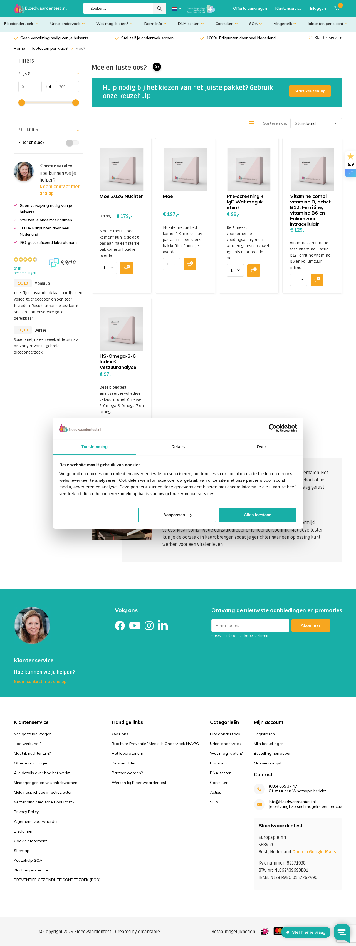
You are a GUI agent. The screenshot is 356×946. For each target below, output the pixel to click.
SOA (253, 23)
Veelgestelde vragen (32, 733)
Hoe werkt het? (27, 743)
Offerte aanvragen (250, 8)
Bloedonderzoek (19, 23)
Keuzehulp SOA (28, 860)
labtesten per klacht (325, 23)
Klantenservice (288, 8)
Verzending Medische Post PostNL (45, 802)
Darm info (153, 23)
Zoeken (159, 8)
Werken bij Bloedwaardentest (139, 782)
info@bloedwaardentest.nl (292, 801)
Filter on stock (31, 142)
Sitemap (21, 850)
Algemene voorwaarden (36, 821)
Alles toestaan (257, 514)
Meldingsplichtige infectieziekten (43, 792)
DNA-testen (188, 23)
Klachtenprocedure (31, 870)
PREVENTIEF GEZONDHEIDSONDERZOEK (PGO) (57, 879)
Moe (168, 196)
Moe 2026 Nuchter (121, 196)
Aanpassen (174, 514)
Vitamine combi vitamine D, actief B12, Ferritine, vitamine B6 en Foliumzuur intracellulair (310, 210)
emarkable (149, 932)
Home (19, 48)
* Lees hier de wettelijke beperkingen (239, 636)
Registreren (264, 733)
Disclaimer (23, 831)
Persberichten (124, 763)
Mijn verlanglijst (267, 763)
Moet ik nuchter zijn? (32, 753)
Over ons (120, 733)
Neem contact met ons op (40, 681)
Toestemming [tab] (94, 446)
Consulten (224, 23)
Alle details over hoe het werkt (42, 772)
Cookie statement (30, 840)
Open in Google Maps (314, 852)
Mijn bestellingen (269, 743)
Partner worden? (127, 772)
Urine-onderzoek (65, 23)
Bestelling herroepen (272, 753)
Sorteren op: (275, 123)
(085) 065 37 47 (283, 786)
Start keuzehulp (310, 90)
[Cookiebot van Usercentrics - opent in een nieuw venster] (272, 428)
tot (46, 86)
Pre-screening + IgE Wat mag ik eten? (245, 201)
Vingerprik (283, 23)
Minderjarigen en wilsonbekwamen (45, 782)
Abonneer (311, 625)
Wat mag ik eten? (112, 23)
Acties (215, 792)
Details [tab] (178, 446)
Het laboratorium (127, 753)
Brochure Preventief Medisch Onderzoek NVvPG (155, 743)
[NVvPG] (201, 8)
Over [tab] (261, 446)
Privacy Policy (26, 811)
